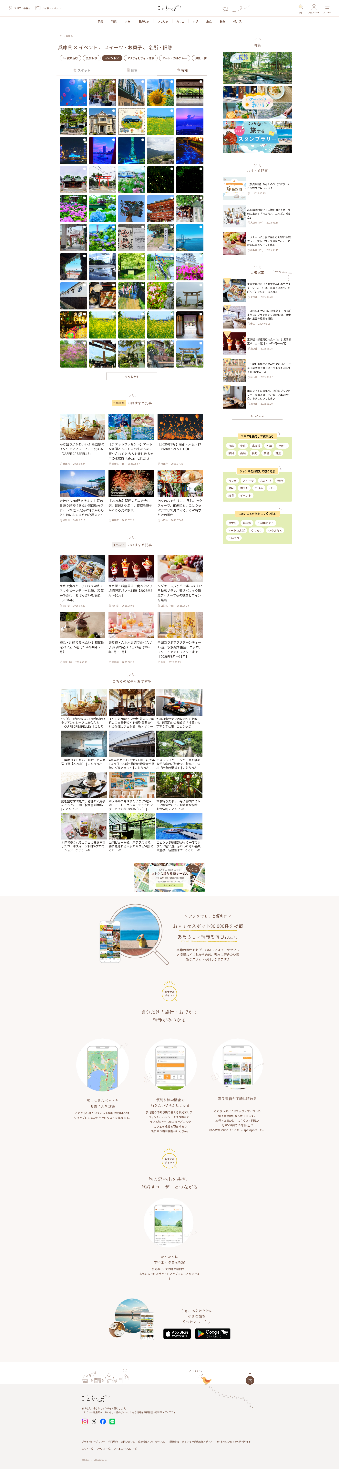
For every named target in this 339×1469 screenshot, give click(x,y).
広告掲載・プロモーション (152, 1441)
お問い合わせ (128, 1441)
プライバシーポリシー (93, 1441)
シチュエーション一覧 (125, 1448)
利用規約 (113, 1441)
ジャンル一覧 (103, 1448)
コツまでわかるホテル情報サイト (233, 1441)
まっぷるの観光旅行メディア (197, 1441)
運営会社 (174, 1441)
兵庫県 (69, 35)
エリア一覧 (87, 1448)
